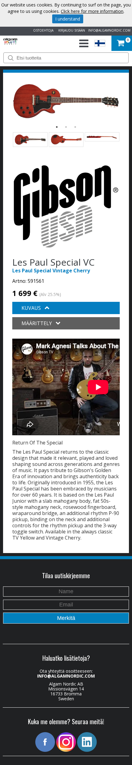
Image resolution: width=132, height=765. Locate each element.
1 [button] (57, 127)
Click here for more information (92, 11)
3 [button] (75, 127)
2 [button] (66, 127)
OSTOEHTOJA (42, 30)
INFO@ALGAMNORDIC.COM (109, 30)
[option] (66, 101)
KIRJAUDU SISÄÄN (70, 30)
